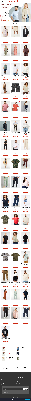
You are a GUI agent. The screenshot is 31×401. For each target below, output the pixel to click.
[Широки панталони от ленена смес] (5, 50)
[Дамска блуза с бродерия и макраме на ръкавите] (26, 182)
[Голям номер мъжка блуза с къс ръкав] (5, 238)
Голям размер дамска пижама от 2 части (15, 301)
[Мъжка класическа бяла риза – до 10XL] (15, 144)
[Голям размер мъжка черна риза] (5, 126)
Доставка (2, 379)
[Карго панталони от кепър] (3, 349)
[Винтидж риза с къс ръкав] (5, 219)
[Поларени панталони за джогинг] (26, 313)
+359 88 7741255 (22, 377)
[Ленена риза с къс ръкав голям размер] (5, 163)
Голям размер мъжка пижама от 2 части (25, 301)
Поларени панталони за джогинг (25, 320)
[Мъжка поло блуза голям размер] (5, 106)
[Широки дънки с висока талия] (18, 349)
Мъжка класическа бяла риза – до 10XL (15, 152)
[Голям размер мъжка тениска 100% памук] (15, 106)
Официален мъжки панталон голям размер (24, 352)
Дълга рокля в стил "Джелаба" (15, 56)
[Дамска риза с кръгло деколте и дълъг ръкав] (26, 126)
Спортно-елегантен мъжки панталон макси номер (26, 170)
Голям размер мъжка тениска (5, 263)
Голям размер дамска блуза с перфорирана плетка (25, 76)
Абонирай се (3, 362)
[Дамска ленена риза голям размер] (15, 313)
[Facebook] (17, 379)
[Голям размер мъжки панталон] (5, 276)
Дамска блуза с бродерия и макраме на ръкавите (26, 189)
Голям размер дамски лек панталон (5, 189)
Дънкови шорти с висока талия (25, 207)
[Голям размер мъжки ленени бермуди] (15, 31)
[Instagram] (18, 379)
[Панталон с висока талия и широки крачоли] (26, 144)
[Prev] (1, 12)
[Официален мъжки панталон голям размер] (18, 353)
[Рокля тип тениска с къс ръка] (5, 294)
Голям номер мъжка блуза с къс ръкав (5, 245)
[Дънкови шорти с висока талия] (26, 201)
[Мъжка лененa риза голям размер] (15, 69)
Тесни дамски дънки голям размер (26, 113)
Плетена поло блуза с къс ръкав (5, 75)
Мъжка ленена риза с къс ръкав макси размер (5, 38)
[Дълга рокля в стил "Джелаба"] (15, 50)
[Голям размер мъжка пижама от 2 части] (26, 294)
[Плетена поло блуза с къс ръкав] (5, 69)
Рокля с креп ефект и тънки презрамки (5, 95)
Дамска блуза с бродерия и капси (26, 283)
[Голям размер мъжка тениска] (15, 163)
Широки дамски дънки (15, 207)
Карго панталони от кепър (9, 352)
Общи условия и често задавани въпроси (3, 377)
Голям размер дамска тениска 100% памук (5, 208)
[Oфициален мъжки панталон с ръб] (5, 313)
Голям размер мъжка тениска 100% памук (15, 113)
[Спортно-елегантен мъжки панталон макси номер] (26, 163)
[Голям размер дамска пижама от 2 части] (15, 294)
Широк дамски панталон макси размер (15, 133)
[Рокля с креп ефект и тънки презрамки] (5, 88)
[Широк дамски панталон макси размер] (15, 126)
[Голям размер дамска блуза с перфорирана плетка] (26, 69)
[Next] (29, 12)
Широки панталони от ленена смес (5, 57)
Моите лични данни (15, 397)
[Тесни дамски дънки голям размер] (26, 106)
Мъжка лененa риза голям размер (15, 76)
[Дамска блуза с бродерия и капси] (26, 276)
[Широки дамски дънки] (15, 201)
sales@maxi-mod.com (6, 391)
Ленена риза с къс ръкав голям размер (5, 170)
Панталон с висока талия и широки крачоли (26, 152)
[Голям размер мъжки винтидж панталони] (15, 88)
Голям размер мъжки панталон (5, 282)
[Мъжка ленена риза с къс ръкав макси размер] (5, 31)
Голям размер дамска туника (25, 94)
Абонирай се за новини (5, 368)
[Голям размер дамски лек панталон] (5, 182)
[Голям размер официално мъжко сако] (26, 31)
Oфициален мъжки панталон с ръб (5, 320)
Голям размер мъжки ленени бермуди (15, 38)
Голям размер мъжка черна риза (5, 132)
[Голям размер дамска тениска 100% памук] (5, 201)
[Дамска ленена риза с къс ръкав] (26, 50)
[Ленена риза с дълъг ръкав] (26, 219)
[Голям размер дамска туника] (26, 88)
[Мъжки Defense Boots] (18, 358)
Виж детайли (5, 60)
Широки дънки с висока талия (24, 348)
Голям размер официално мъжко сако (25, 38)
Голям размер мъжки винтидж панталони (15, 95)
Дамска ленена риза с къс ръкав (25, 56)
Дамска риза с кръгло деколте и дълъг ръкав (25, 133)
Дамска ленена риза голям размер (15, 320)
